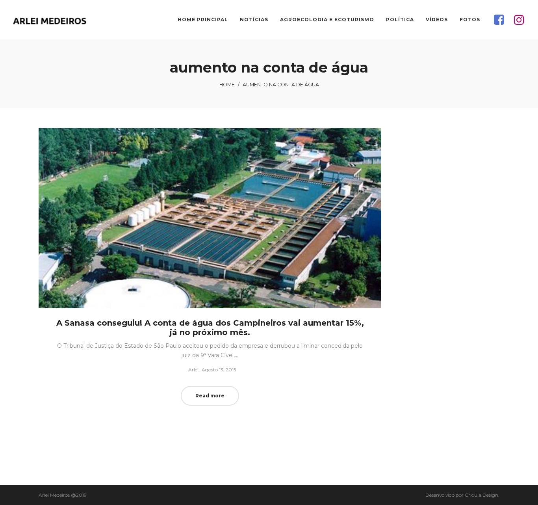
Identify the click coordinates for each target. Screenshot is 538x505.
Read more (209, 396)
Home (227, 85)
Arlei (190, 370)
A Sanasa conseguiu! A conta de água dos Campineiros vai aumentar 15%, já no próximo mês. (210, 327)
